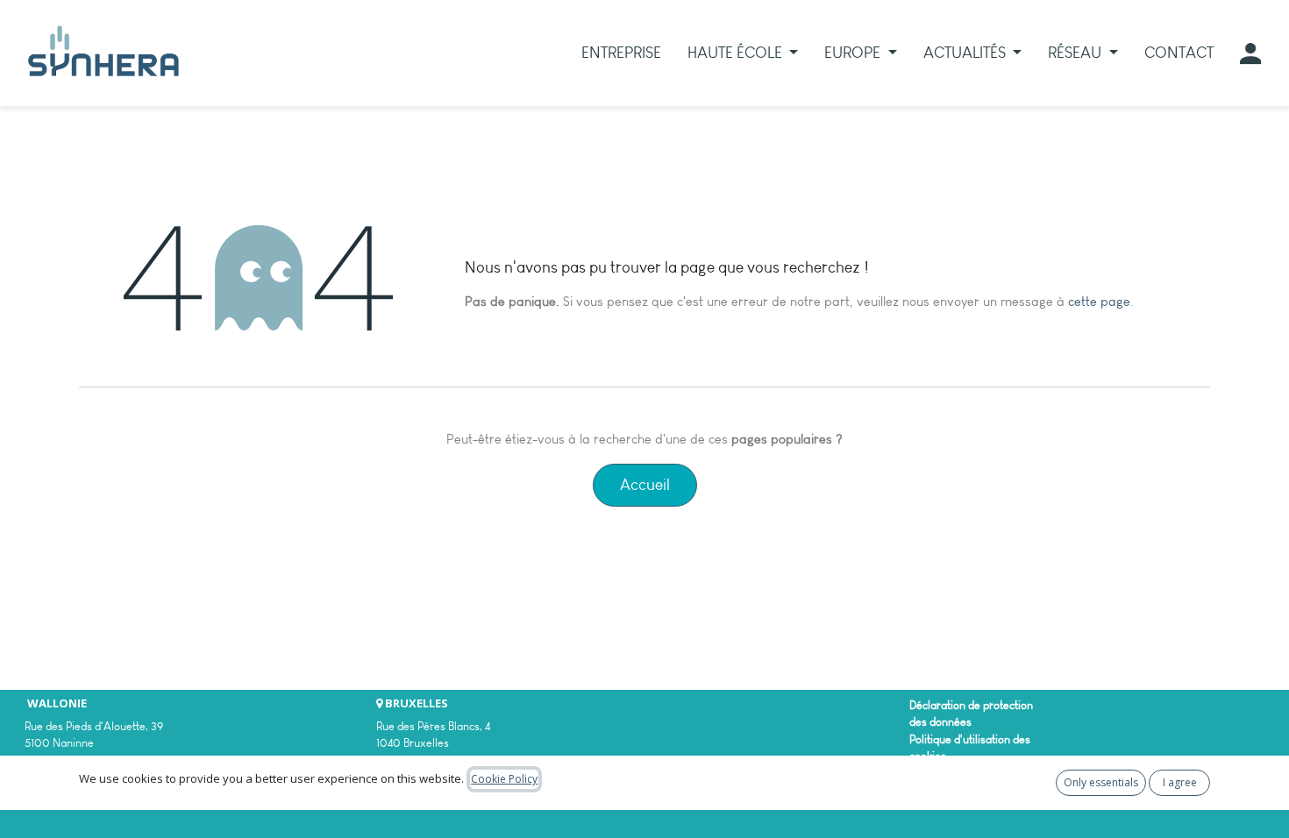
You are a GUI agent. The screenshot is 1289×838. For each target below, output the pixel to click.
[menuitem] (621, 53)
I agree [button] (1180, 782)
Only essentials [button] (1101, 782)
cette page (1099, 301)
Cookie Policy (504, 778)
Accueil (645, 484)
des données (940, 721)
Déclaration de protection (971, 705)
